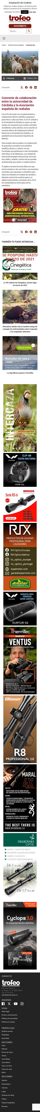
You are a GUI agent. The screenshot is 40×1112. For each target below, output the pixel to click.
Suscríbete (20, 26)
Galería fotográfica (8, 1103)
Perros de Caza (7, 1052)
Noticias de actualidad (16, 45)
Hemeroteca (6, 1084)
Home (4, 45)
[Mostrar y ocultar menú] (4, 38)
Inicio (3, 1045)
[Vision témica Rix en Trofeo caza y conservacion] (20, 557)
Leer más (32, 12)
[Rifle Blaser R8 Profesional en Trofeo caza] (20, 729)
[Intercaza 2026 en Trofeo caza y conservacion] (20, 418)
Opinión (4, 1080)
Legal (4, 1091)
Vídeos (4, 1099)
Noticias (4, 1049)
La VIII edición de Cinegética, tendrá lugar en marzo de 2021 (20, 284)
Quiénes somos (7, 1031)
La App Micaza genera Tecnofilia (20, 373)
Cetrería (4, 1088)
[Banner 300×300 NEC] (20, 206)
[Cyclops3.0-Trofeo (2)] (20, 936)
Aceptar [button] (24, 12)
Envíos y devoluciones (9, 1015)
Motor (4, 1072)
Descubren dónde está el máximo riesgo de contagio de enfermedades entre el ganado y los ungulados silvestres (20, 329)
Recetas (4, 1106)
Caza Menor (6, 1062)
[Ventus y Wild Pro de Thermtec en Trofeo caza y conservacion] (20, 660)
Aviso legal (5, 1011)
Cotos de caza (7, 1069)
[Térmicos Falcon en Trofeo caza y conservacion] (20, 470)
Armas (4, 1056)
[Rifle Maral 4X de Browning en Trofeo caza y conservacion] (20, 798)
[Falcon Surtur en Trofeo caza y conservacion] (20, 608)
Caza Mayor (6, 1059)
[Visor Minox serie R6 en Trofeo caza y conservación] (20, 505)
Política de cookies (8, 1022)
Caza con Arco (7, 1066)
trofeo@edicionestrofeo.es (10, 995)
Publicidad (5, 1035)
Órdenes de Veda (8, 1095)
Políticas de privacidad (9, 1018)
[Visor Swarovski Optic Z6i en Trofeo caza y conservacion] (20, 867)
